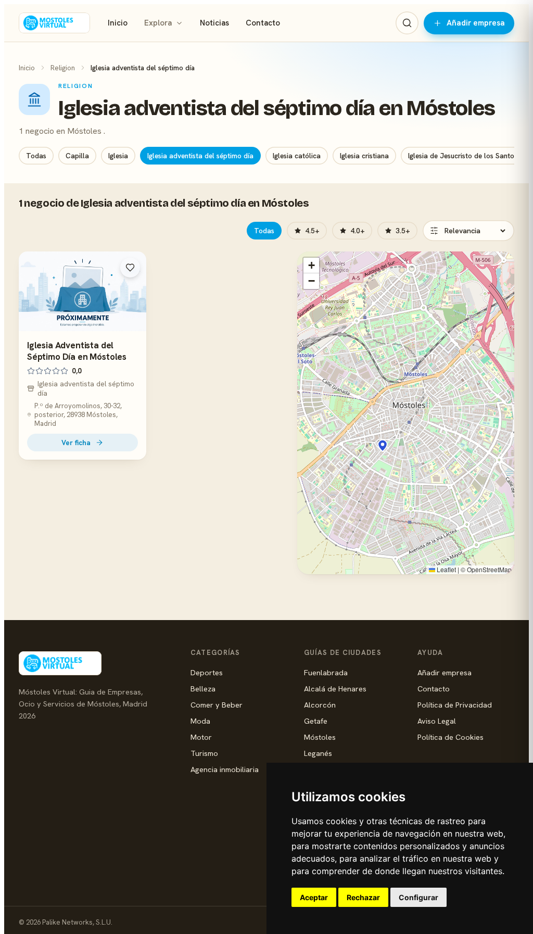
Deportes (207, 672)
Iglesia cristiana (364, 155)
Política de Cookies (450, 737)
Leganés (318, 753)
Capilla (77, 155)
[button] (382, 445)
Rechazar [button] (363, 897)
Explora (158, 23)
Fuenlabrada (326, 672)
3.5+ (403, 230)
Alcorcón (320, 705)
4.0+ (357, 230)
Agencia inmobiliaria (225, 769)
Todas (36, 155)
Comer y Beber (217, 705)
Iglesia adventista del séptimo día (200, 155)
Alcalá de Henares (335, 688)
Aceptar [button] (314, 897)
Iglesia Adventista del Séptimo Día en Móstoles (76, 350)
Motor (201, 737)
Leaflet (445, 569)
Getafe (315, 721)
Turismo (204, 753)
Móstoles (320, 737)
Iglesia (118, 155)
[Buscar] (407, 22)
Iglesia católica (297, 155)
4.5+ (312, 230)
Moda (200, 721)
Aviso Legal (436, 721)
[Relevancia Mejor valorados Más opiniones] (468, 230)
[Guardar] (130, 267)
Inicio (118, 23)
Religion (62, 67)
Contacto (263, 23)
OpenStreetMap (489, 569)
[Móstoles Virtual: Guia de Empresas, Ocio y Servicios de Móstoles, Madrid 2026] (54, 22)
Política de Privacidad (454, 705)
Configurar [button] (418, 897)
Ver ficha (76, 442)
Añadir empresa (476, 23)
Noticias (214, 23)
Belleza (203, 688)
